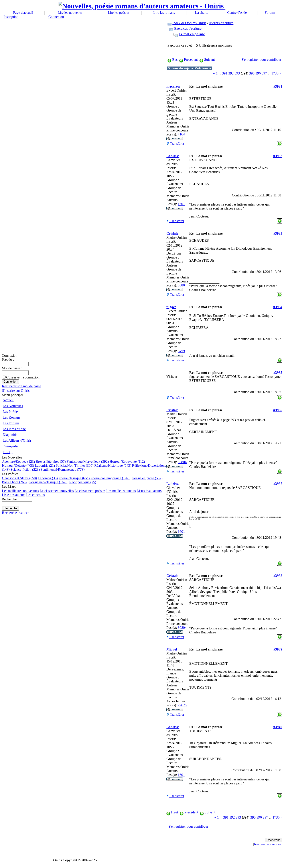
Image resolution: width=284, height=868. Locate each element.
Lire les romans (164, 12)
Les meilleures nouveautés (20, 491)
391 (224, 73)
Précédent (191, 59)
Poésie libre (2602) (15, 482)
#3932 (277, 156)
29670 (182, 705)
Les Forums (11, 423)
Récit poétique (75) (82, 482)
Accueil (8, 400)
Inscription (11, 17)
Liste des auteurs (13, 495)
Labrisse (172, 156)
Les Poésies (11, 411)
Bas (175, 59)
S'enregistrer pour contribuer (261, 59)
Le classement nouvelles (57, 491)
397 (264, 73)
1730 (274, 73)
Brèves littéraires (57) (51, 461)
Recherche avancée (15, 513)
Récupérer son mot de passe (21, 386)
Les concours (35, 495)
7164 (181, 134)
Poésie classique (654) (74, 478)
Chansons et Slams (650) (19, 478)
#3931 (277, 86)
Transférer (176, 143)
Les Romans (11, 417)
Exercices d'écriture (187, 28)
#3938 (277, 576)
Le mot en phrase (192, 34)
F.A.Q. (7, 452)
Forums (270, 12)
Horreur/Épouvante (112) (127, 461)
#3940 (277, 727)
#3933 (277, 233)
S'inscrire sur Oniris (16, 390)
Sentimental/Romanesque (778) (63, 469)
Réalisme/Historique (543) (112, 465)
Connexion (56, 17)
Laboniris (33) (48, 478)
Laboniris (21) (45, 465)
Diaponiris (10, 435)
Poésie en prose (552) (147, 478)
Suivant (209, 59)
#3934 (277, 307)
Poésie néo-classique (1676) (48, 482)
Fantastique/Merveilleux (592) (88, 461)
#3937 (277, 484)
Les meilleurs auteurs (121, 491)
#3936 (277, 410)
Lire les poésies (118, 12)
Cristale (172, 233)
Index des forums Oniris (189, 23)
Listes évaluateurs (149, 491)
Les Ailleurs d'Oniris (17, 440)
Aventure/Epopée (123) (18, 461)
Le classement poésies (90, 491)
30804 (182, 285)
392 (231, 73)
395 (251, 73)
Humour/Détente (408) (18, 465)
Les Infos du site (14, 429)
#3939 (277, 649)
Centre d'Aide (237, 12)
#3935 (277, 372)
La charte (201, 12)
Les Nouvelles (13, 406)
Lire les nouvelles (70, 12)
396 (258, 73)
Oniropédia (10, 446)
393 (237, 73)
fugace (171, 307)
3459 (181, 351)
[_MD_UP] (279, 142)
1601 (181, 204)
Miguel (171, 649)
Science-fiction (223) (25, 469)
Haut (174, 812)
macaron (173, 86)
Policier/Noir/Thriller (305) (74, 465)
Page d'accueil (23, 12)
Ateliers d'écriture (221, 23)
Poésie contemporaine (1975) (111, 478)
